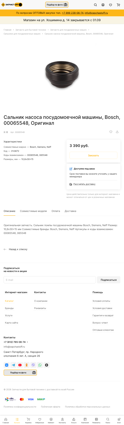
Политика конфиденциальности (20, 406)
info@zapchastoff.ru (96, 12)
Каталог (9, 300)
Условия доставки (102, 308)
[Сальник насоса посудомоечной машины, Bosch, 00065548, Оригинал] (62, 74)
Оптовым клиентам (103, 329)
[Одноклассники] (27, 365)
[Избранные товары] (110, 4)
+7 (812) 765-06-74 (15, 342)
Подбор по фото (55, 4)
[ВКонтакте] (7, 365)
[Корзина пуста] (118, 4)
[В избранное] (111, 132)
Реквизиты (40, 308)
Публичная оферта (50, 406)
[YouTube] (20, 365)
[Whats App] (40, 365)
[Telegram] (13, 365)
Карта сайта (11, 322)
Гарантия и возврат (103, 315)
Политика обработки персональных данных (87, 406)
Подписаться (109, 279)
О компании (40, 300)
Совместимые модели (33, 210)
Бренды (9, 308)
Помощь (98, 292)
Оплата (56, 210)
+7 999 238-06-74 (72, 12)
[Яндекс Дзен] (47, 365)
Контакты (40, 292)
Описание (9, 210)
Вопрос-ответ (100, 322)
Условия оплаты (101, 300)
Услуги (8, 315)
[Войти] (103, 4)
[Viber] (33, 365)
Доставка (70, 210)
